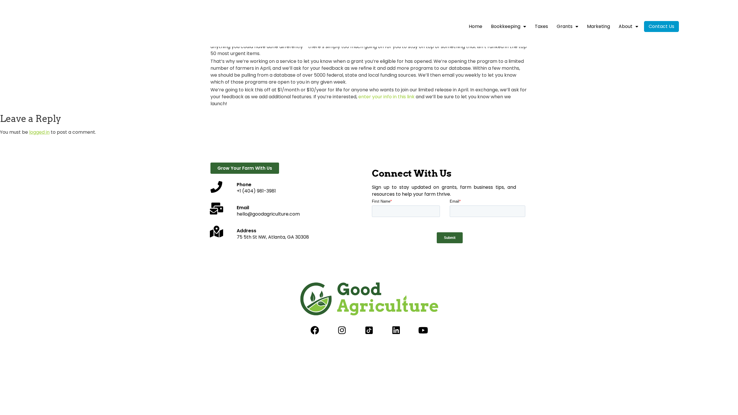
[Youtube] (423, 330)
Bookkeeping (505, 26)
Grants (565, 26)
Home (475, 26)
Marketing (598, 26)
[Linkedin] (396, 330)
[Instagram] (342, 330)
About (625, 26)
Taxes (541, 26)
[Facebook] (314, 330)
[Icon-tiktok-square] (369, 330)
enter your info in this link (386, 96)
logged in (39, 132)
